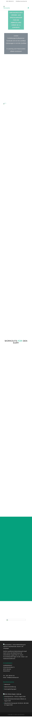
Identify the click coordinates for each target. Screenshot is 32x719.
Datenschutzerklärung (10, 689)
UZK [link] (17, 167)
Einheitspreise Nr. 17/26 (10, 699)
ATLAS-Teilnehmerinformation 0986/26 (14, 701)
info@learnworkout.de (13, 680)
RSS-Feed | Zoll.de (14, 696)
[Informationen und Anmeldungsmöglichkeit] (16, 629)
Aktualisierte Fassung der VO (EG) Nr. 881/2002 (16, 705)
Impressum (7, 687)
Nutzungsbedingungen (10, 691)
